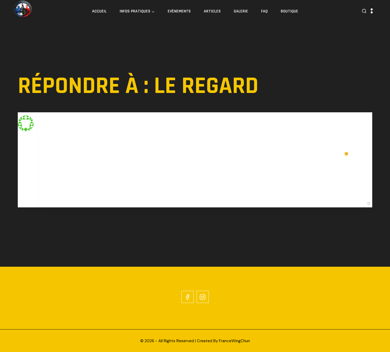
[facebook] (187, 297)
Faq (264, 11)
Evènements (179, 11)
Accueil (99, 11)
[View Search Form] (364, 11)
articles (212, 11)
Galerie (241, 11)
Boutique (289, 11)
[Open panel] (372, 11)
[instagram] (203, 297)
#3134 (360, 124)
